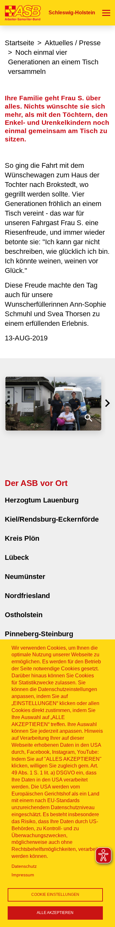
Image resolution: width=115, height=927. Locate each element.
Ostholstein (23, 615)
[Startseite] (20, 12)
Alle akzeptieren (55, 912)
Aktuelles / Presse (73, 43)
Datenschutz (24, 866)
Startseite (19, 43)
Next (107, 403)
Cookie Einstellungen (55, 894)
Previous (7, 403)
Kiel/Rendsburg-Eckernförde (52, 519)
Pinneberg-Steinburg (39, 634)
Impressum (23, 875)
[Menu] (106, 12)
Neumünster (25, 577)
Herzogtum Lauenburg (42, 500)
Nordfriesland (27, 596)
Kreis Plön (22, 538)
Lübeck (17, 557)
